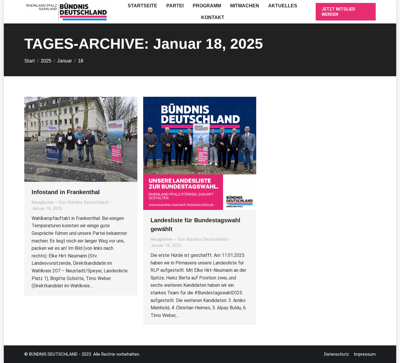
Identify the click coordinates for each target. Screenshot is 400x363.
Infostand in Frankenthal (66, 192)
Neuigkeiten (43, 202)
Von (83, 202)
